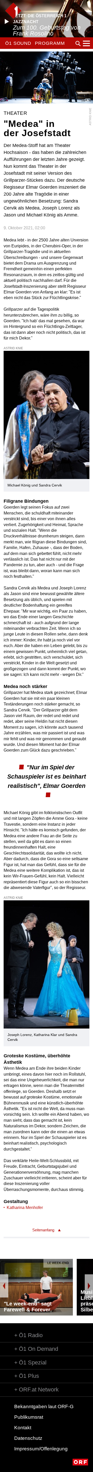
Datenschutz (28, 1438)
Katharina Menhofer (25, 1207)
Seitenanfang (43, 1230)
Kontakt (22, 1427)
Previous (4, 1285)
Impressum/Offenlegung (41, 1448)
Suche (78, 43)
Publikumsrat (28, 1417)
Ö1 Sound (18, 43)
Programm (50, 43)
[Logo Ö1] (13, 11)
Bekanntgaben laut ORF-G (44, 1406)
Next (89, 1285)
